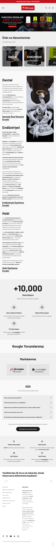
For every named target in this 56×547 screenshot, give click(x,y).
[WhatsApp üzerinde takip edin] (18, 537)
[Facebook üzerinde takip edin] (3, 537)
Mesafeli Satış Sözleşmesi (8, 502)
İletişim (4, 507)
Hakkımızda (5, 488)
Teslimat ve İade (6, 504)
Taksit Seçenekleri (7, 493)
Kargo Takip (5, 496)
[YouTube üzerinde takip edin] (11, 537)
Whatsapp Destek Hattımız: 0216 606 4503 (28, 1)
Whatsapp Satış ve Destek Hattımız (28, 430)
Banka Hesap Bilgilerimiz (8, 491)
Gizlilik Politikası (6, 499)
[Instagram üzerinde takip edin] (7, 537)
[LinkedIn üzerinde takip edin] (14, 537)
